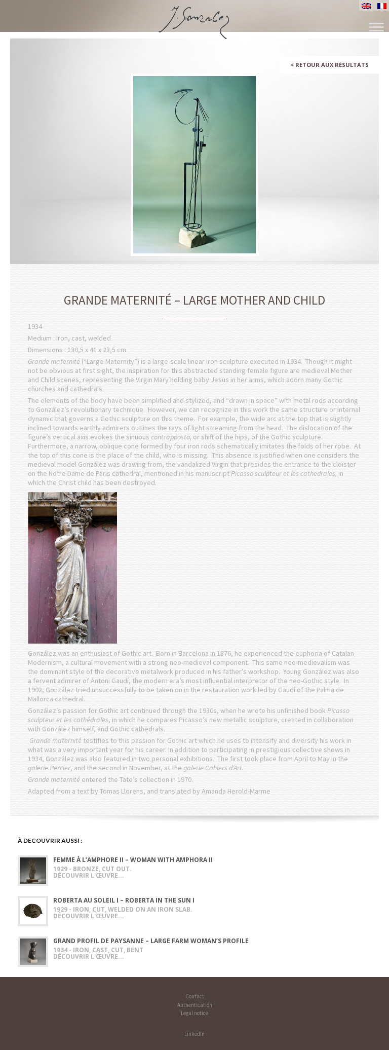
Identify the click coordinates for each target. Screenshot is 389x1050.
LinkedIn (194, 1033)
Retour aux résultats (329, 64)
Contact (194, 996)
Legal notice (194, 1013)
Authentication (194, 1004)
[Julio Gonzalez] (195, 17)
